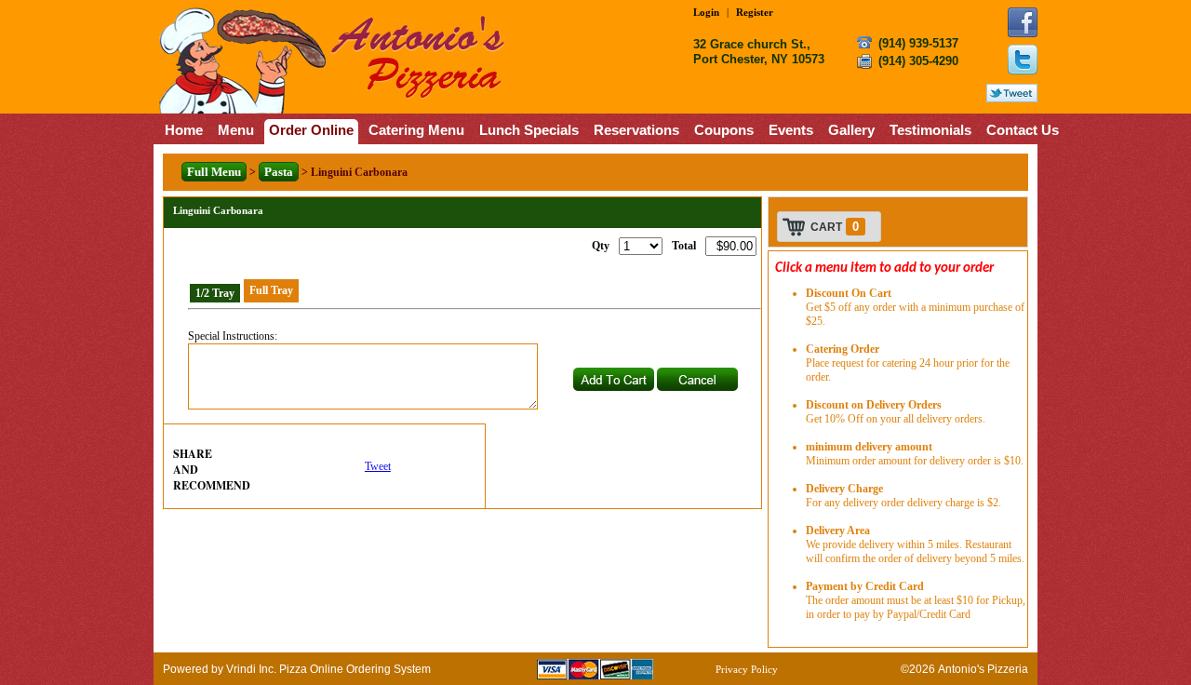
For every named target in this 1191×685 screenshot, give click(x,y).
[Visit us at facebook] (1022, 22)
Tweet (378, 466)
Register (754, 12)
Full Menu (214, 172)
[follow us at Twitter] (1022, 59)
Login (706, 12)
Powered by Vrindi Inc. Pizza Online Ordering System (297, 669)
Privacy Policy (747, 669)
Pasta (278, 172)
